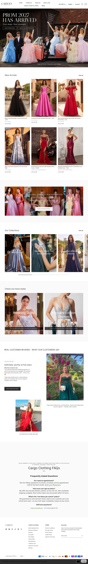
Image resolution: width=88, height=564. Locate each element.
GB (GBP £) (62, 4)
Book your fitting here (52, 485)
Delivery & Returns (33, 530)
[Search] (82, 4)
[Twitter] (21, 529)
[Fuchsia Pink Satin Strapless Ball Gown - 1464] (44, 98)
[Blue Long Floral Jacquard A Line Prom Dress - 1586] (17, 146)
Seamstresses (31, 541)
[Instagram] (12, 529)
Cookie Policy (48, 534)
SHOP (21, 3)
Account (77, 4)
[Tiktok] (15, 529)
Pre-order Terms (49, 530)
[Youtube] (9, 529)
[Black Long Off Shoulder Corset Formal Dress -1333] (17, 98)
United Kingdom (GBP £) (11, 556)
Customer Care (32, 543)
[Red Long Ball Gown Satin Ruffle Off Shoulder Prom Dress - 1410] (70, 98)
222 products (44, 255)
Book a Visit (47, 3)
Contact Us (29, 3)
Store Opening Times (33, 528)
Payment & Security (33, 545)
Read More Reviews (12, 388)
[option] (44, 38)
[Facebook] (6, 529)
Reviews (30, 532)
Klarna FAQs (31, 539)
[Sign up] (81, 535)
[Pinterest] (18, 529)
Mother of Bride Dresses (70, 252)
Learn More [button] (44, 561)
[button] (8, 252)
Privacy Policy (48, 532)
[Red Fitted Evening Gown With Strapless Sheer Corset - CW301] (44, 146)
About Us (37, 3)
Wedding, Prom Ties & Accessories (44, 252)
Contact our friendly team (36, 508)
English (70, 4)
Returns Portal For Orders (31, 5)
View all (81, 75)
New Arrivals (11, 75)
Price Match (31, 536)
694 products (17, 254)
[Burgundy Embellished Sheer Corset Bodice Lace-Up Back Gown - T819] (70, 146)
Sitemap (30, 547)
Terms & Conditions (50, 528)
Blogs (43, 5)
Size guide (31, 534)
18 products (70, 255)
